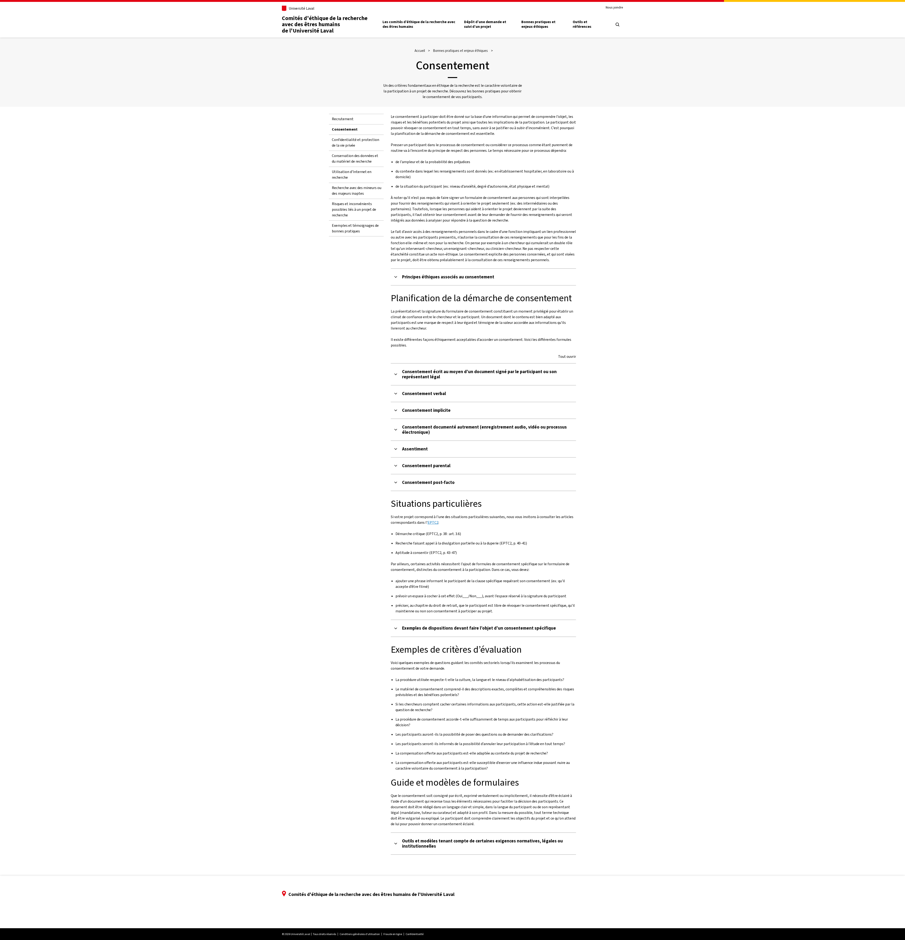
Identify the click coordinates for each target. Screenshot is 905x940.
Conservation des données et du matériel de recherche (355, 158)
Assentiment (415, 449)
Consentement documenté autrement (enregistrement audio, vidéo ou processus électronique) (484, 430)
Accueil (420, 50)
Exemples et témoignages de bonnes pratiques (355, 228)
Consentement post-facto (428, 482)
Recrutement (343, 118)
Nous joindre (614, 8)
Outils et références (582, 24)
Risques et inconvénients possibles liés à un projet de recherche (354, 209)
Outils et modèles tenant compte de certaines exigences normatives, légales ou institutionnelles (482, 843)
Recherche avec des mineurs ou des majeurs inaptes (356, 190)
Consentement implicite (426, 410)
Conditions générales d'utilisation (360, 934)
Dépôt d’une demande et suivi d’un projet (485, 24)
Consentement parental (426, 465)
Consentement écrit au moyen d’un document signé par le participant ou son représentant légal (479, 374)
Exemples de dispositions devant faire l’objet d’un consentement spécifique (479, 628)
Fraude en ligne (392, 934)
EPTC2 (433, 522)
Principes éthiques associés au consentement (448, 277)
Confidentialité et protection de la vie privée (355, 142)
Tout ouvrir (567, 357)
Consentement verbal (424, 393)
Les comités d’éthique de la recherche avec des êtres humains (419, 24)
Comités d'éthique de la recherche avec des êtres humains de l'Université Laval (324, 24)
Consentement (345, 129)
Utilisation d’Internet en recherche (351, 174)
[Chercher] (617, 24)
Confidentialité (415, 934)
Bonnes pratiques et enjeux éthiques (538, 24)
